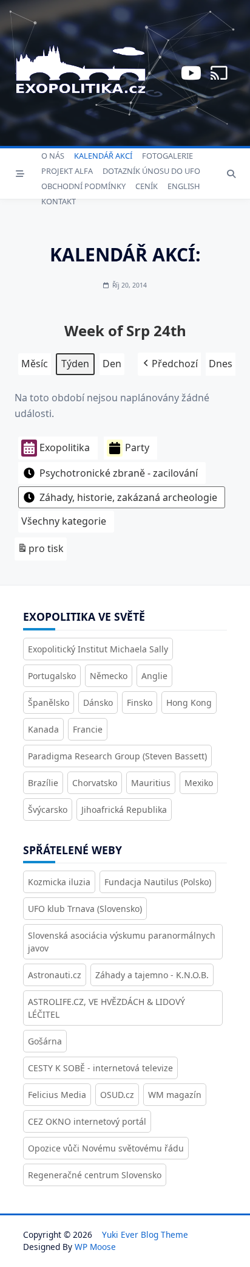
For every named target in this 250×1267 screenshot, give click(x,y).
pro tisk (40, 551)
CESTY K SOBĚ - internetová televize (100, 1068)
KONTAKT (58, 201)
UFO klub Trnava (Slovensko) (85, 908)
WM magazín (174, 1094)
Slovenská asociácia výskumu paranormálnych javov (121, 942)
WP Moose (95, 1246)
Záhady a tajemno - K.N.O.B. (152, 975)
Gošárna (45, 1041)
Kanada (43, 729)
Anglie (154, 676)
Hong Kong (189, 702)
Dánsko (98, 702)
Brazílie (43, 783)
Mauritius (151, 783)
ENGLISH (183, 186)
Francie (88, 729)
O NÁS (52, 155)
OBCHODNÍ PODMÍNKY (83, 186)
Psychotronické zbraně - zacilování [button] (118, 473)
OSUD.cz (117, 1094)
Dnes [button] (220, 363)
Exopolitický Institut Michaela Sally (98, 649)
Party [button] (137, 447)
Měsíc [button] (34, 363)
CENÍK (146, 186)
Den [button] (112, 363)
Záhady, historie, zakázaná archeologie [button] (128, 497)
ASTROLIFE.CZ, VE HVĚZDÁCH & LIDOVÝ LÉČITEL (106, 1008)
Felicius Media (57, 1094)
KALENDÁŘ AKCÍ (103, 155)
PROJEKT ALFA (67, 170)
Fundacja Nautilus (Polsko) (157, 882)
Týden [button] (75, 363)
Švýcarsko (47, 809)
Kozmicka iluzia (59, 882)
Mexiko (198, 783)
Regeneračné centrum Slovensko (94, 1175)
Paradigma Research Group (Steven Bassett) (117, 756)
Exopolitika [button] (64, 447)
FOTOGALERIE (167, 155)
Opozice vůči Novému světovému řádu (106, 1148)
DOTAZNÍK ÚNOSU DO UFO (151, 170)
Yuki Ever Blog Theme (145, 1234)
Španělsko (48, 702)
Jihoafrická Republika (124, 809)
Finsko (139, 702)
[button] (169, 364)
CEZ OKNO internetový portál (87, 1121)
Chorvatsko (94, 783)
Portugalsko (52, 676)
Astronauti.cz (54, 975)
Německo (108, 676)
